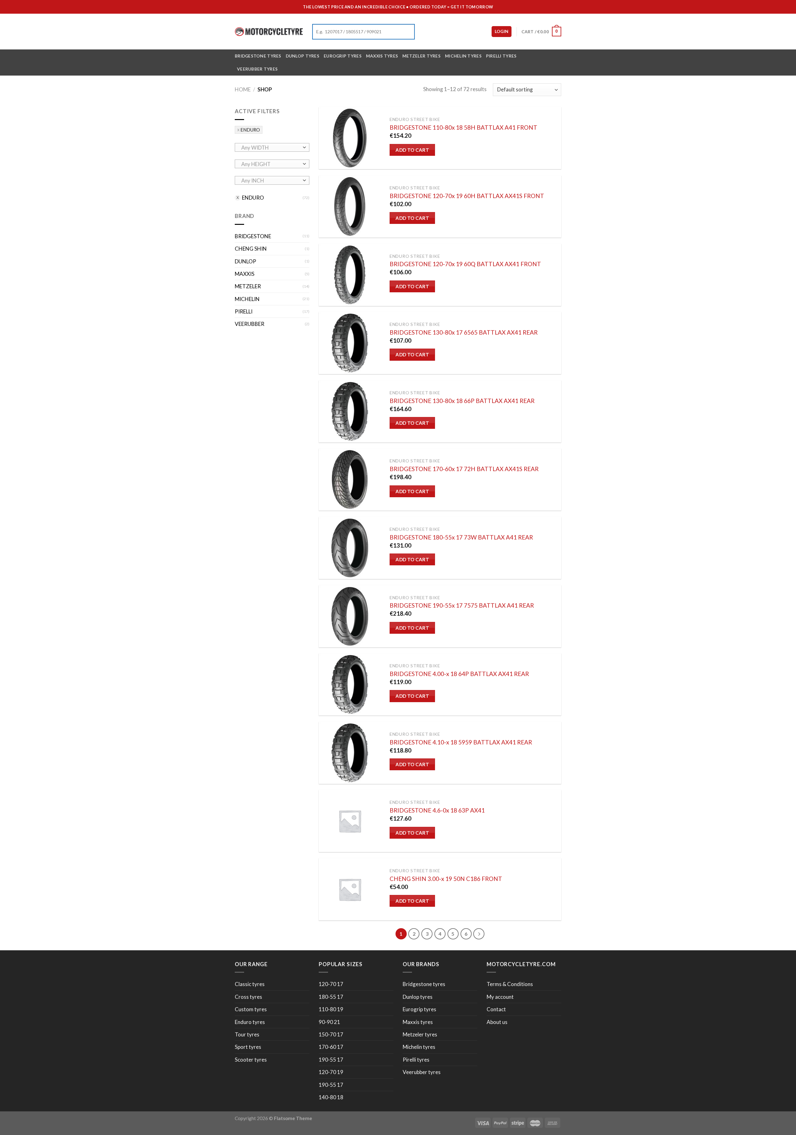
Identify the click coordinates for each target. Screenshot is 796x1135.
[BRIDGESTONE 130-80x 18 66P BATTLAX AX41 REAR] (350, 411)
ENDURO (250, 129)
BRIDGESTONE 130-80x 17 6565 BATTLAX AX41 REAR (464, 332)
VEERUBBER (249, 324)
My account (500, 997)
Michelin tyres (463, 55)
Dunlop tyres (302, 55)
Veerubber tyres (257, 69)
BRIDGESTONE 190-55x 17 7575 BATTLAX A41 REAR (462, 605)
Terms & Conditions (510, 984)
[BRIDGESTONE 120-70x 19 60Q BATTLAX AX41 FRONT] (350, 275)
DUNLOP (245, 261)
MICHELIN (247, 299)
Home (243, 89)
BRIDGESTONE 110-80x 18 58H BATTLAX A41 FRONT (463, 127)
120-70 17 (331, 984)
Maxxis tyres (382, 55)
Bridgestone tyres (258, 55)
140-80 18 (331, 1097)
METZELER (248, 286)
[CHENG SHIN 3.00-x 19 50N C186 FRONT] (350, 889)
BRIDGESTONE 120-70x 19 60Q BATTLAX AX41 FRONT (465, 263)
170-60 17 (331, 1047)
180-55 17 (331, 997)
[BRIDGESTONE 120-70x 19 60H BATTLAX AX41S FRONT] (350, 206)
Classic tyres (250, 984)
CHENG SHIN (251, 249)
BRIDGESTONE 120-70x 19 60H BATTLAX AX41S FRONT (467, 195)
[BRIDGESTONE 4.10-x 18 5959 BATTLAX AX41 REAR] (350, 753)
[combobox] (272, 147)
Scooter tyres (251, 1059)
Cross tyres (248, 997)
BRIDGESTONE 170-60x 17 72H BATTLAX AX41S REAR (464, 468)
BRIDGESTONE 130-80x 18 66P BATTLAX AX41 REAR (462, 400)
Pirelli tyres (501, 55)
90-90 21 (329, 1022)
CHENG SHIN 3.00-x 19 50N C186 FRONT (446, 878)
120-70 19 (331, 1072)
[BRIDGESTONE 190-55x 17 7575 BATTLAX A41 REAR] (350, 616)
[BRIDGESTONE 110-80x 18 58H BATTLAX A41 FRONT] (350, 138)
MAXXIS (244, 274)
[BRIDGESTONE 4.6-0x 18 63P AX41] (350, 821)
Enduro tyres (250, 1022)
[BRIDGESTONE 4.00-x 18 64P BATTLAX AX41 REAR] (350, 684)
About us (497, 1022)
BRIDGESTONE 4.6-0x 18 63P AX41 (437, 810)
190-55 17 (331, 1059)
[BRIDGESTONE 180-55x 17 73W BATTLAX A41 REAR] (350, 548)
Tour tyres (247, 1034)
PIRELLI (243, 311)
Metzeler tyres (421, 55)
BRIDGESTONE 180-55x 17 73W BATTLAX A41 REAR (461, 537)
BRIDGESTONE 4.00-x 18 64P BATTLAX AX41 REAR (459, 673)
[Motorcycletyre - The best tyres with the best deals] (269, 31)
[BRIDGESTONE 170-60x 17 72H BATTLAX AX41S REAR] (350, 479)
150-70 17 (331, 1034)
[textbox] (270, 147)
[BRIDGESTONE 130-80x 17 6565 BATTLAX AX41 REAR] (350, 343)
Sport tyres (248, 1047)
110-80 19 (331, 1009)
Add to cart (412, 150)
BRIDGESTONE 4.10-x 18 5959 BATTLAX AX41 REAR (461, 742)
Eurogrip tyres (343, 55)
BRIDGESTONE (253, 236)
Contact (496, 1009)
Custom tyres (251, 1009)
